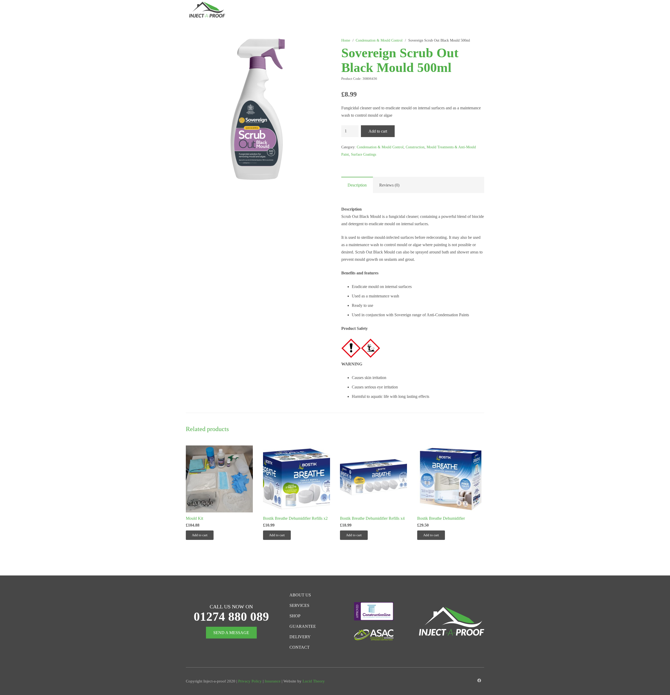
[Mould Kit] (219, 478)
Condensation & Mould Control (379, 40)
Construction (415, 147)
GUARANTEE (302, 626)
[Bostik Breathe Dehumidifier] (450, 478)
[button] (319, 10)
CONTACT (299, 647)
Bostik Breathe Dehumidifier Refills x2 (295, 518)
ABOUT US (300, 595)
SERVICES (299, 605)
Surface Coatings (363, 154)
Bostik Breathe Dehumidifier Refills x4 (372, 518)
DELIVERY (300, 637)
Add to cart (377, 131)
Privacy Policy (250, 681)
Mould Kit (194, 518)
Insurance (273, 681)
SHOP (294, 616)
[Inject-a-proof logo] (207, 10)
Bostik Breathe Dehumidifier (441, 518)
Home (345, 40)
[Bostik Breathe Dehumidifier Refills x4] (373, 478)
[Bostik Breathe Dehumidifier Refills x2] (296, 478)
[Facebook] (479, 681)
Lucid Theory (314, 681)
